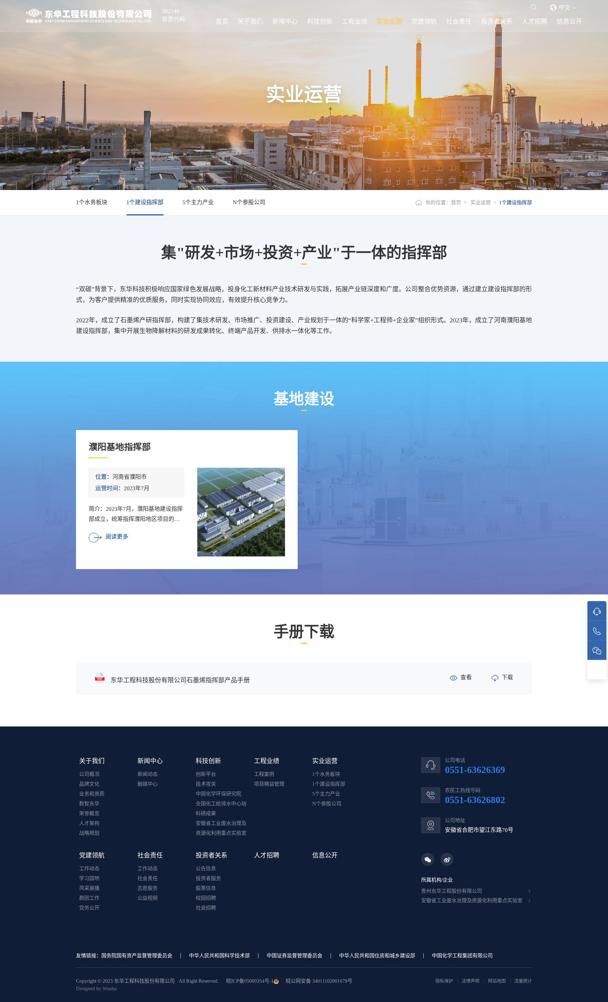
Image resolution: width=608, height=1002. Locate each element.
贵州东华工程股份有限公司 (451, 891)
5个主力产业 (198, 202)
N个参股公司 (249, 202)
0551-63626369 (475, 769)
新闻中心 (285, 21)
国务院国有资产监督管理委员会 (136, 955)
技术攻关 (206, 784)
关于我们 (250, 21)
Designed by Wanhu (96, 988)
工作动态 (89, 868)
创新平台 (206, 774)
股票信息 (206, 888)
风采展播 (89, 888)
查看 (466, 677)
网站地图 (497, 981)
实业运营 (389, 21)
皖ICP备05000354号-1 (250, 981)
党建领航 (424, 21)
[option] (187, 499)
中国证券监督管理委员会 (294, 955)
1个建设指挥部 (144, 202)
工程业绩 (354, 21)
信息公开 (569, 21)
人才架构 (89, 823)
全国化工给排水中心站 (221, 803)
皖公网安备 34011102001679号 (318, 981)
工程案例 (264, 774)
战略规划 (89, 833)
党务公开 (89, 907)
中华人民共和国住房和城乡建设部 (377, 955)
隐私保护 (444, 981)
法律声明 (471, 981)
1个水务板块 (91, 202)
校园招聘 (206, 898)
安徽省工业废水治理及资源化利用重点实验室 (471, 900)
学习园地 (89, 878)
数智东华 (89, 803)
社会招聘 (206, 907)
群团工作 (89, 898)
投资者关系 (497, 21)
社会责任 (459, 21)
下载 (507, 677)
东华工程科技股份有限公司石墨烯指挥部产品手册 (180, 680)
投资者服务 (208, 878)
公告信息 (206, 868)
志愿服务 (147, 888)
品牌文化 (89, 784)
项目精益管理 (269, 784)
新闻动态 (147, 774)
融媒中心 (147, 784)
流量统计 (523, 981)
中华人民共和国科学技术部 (219, 955)
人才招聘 (534, 21)
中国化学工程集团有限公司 (462, 955)
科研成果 (206, 813)
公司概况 (89, 774)
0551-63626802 (475, 800)
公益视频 (147, 898)
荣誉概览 (89, 813)
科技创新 (319, 21)
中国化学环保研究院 (218, 793)
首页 (222, 21)
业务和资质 (91, 793)
